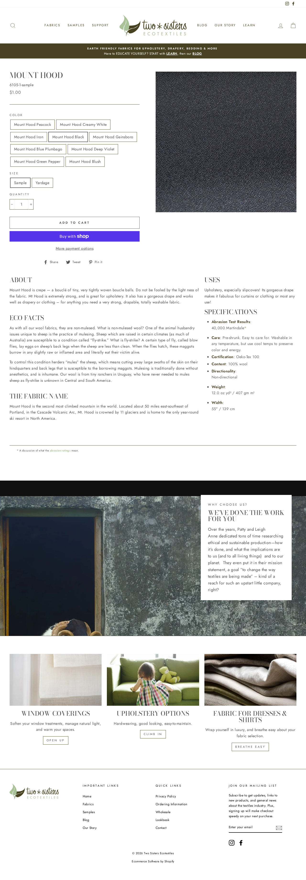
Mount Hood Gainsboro (113, 137)
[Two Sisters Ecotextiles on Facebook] (241, 843)
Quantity (20, 194)
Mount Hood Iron (28, 137)
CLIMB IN (153, 734)
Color (16, 115)
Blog (202, 25)
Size (14, 173)
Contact (161, 827)
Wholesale (163, 812)
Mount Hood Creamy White (83, 124)
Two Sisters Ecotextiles (159, 853)
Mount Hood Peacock (32, 124)
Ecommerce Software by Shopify (153, 861)
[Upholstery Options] (153, 680)
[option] (153, 51)
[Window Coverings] (56, 680)
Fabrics (52, 25)
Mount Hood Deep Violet (93, 149)
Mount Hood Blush (85, 161)
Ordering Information (171, 804)
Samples (76, 25)
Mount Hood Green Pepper (37, 161)
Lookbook (162, 819)
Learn (249, 25)
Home (87, 796)
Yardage (42, 183)
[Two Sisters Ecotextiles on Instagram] (232, 843)
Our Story (225, 25)
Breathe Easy (250, 747)
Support (100, 25)
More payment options (74, 248)
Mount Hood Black (68, 137)
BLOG (197, 53)
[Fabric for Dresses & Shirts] (250, 680)
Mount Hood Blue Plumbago (38, 149)
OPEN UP (56, 740)
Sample (20, 183)
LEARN (171, 53)
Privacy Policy (166, 796)
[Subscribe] (279, 827)
